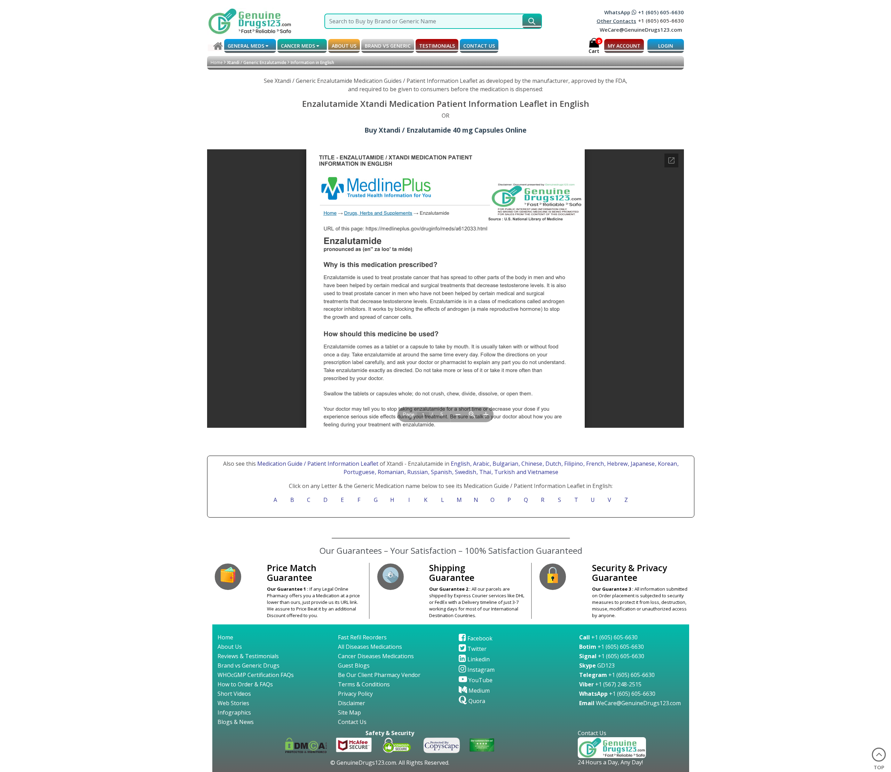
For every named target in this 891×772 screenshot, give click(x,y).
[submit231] (531, 21)
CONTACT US (479, 45)
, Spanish (440, 472)
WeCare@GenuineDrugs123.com (641, 29)
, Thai (484, 472)
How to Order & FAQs (245, 684)
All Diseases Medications (370, 647)
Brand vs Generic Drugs (248, 665)
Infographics (234, 712)
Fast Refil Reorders (362, 637)
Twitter (476, 649)
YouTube (479, 680)
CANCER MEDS (298, 45)
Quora (476, 701)
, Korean (666, 463)
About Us (230, 647)
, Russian (416, 472)
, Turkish (503, 472)
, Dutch (552, 463)
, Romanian (390, 472)
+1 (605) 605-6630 (608, 637)
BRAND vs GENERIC (388, 45)
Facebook (479, 638)
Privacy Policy (355, 694)
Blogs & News (236, 722)
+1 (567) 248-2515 (610, 684)
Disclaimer (351, 703)
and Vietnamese (536, 472)
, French (594, 463)
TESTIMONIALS (437, 45)
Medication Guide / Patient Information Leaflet (317, 463)
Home (217, 62)
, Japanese (642, 463)
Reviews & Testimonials (248, 656)
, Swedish (465, 472)
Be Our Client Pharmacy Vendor (379, 675)
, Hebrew (616, 463)
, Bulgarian (505, 463)
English (460, 463)
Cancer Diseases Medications (376, 656)
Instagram (480, 669)
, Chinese (531, 463)
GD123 (597, 665)
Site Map (349, 712)
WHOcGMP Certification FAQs (256, 675)
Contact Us (352, 722)
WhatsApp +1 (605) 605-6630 (644, 12)
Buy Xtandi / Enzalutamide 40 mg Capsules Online (445, 130)
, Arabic (480, 463)
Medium (478, 690)
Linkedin (478, 659)
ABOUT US (344, 45)
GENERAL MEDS (247, 45)
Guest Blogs (354, 665)
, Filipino (572, 463)
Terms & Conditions (364, 684)
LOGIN (665, 45)
